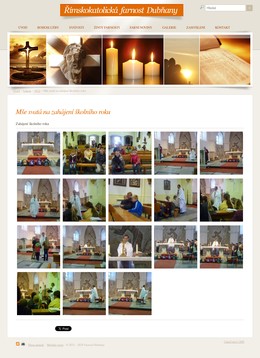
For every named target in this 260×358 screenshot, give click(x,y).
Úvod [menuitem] (22, 27)
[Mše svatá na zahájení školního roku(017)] (38, 293)
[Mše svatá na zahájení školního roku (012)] (130, 153)
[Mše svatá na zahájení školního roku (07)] (130, 200)
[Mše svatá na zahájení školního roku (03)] (84, 247)
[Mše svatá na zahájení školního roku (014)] (38, 153)
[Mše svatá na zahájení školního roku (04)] (38, 247)
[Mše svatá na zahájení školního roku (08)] (84, 200)
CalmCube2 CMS (234, 341)
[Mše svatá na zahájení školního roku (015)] (130, 293)
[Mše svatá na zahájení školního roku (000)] (176, 247)
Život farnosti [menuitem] (107, 27)
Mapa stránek (36, 344)
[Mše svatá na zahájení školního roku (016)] (84, 293)
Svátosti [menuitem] (76, 27)
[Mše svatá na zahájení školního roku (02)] (130, 247)
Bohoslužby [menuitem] (48, 27)
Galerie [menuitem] (169, 27)
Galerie (27, 90)
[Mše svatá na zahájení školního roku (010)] (221, 153)
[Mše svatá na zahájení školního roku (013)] (84, 153)
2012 (37, 90)
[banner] (121, 10)
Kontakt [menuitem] (222, 27)
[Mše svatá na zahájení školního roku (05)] (221, 200)
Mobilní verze (55, 344)
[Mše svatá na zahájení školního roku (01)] (221, 247)
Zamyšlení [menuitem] (195, 27)
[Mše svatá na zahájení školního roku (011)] (176, 153)
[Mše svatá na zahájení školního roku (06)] (176, 200)
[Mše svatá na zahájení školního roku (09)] (38, 200)
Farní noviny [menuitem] (141, 27)
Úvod (16, 90)
